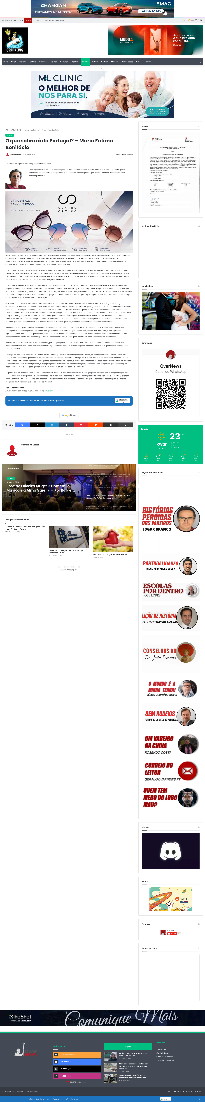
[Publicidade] (171, 329)
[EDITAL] (171, 172)
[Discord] (171, 851)
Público (49, 391)
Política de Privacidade (164, 1057)
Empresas (43, 62)
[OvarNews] (15, 40)
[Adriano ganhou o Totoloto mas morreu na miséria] (110, 1056)
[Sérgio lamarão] (171, 688)
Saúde (138, 62)
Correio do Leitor (15, 155)
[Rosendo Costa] (171, 744)
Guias (148, 62)
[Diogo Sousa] (171, 566)
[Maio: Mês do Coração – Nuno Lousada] (113, 539)
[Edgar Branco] (171, 521)
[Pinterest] (81, 424)
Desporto (23, 62)
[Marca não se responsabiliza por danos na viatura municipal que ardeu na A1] (110, 1067)
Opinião (85, 62)
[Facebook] (22, 424)
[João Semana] (171, 654)
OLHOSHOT (199, 1092)
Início (5, 62)
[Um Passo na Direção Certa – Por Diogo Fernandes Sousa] (69, 537)
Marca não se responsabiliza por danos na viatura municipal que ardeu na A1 (133, 1066)
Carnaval (64, 62)
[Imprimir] (125, 424)
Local (13, 62)
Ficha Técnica (161, 1049)
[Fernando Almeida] (171, 716)
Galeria (95, 62)
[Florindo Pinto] (171, 797)
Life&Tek (74, 62)
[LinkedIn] (52, 424)
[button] (102, 1099)
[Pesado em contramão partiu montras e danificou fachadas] (110, 1078)
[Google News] (69, 415)
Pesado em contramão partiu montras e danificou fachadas (132, 1076)
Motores (114, 62)
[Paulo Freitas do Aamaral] (171, 618)
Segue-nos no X (149, 948)
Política (54, 62)
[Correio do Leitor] (171, 771)
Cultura (33, 62)
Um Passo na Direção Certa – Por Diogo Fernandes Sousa (66, 551)
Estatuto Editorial (162, 1053)
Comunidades (127, 62)
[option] (69, 487)
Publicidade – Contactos (165, 1060)
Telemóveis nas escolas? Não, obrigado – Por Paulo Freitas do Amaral (25, 528)
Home (9, 130)
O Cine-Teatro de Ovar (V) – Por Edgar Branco (41, 488)
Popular (128, 1046)
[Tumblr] (66, 424)
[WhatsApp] (171, 383)
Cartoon (104, 62)
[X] (37, 424)
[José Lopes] (171, 592)
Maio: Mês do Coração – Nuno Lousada (110, 554)
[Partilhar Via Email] (110, 424)
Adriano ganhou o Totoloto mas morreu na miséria (133, 1054)
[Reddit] (95, 424)
